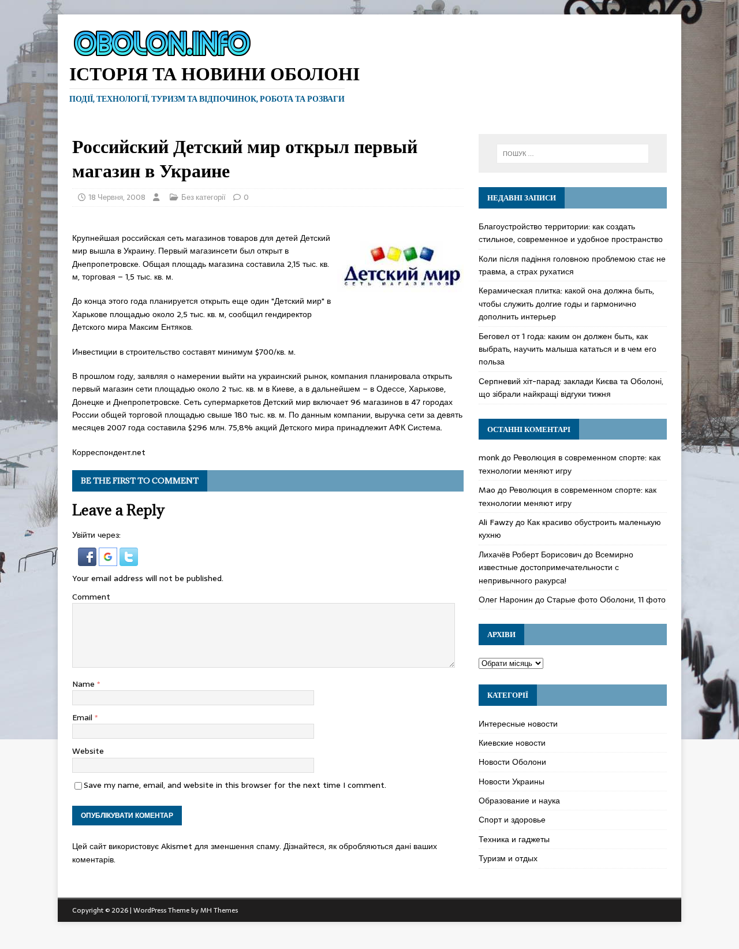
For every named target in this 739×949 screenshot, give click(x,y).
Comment (91, 596)
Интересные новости (518, 723)
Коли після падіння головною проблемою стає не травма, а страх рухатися (572, 265)
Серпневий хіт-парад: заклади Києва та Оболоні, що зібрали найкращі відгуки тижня (571, 387)
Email (83, 717)
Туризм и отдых (508, 858)
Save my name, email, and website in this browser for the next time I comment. (235, 785)
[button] (88, 559)
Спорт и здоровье (512, 819)
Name (84, 684)
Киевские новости (512, 742)
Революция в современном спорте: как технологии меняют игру (569, 464)
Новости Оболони (512, 762)
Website (88, 751)
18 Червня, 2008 (116, 197)
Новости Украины (511, 781)
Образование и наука (519, 800)
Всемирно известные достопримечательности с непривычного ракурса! (556, 567)
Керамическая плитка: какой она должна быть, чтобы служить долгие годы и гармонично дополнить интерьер (566, 303)
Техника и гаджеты (514, 839)
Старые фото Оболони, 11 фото (606, 599)
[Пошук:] (573, 153)
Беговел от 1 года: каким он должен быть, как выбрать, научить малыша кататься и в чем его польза (567, 349)
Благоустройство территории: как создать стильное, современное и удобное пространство (571, 232)
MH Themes (219, 910)
